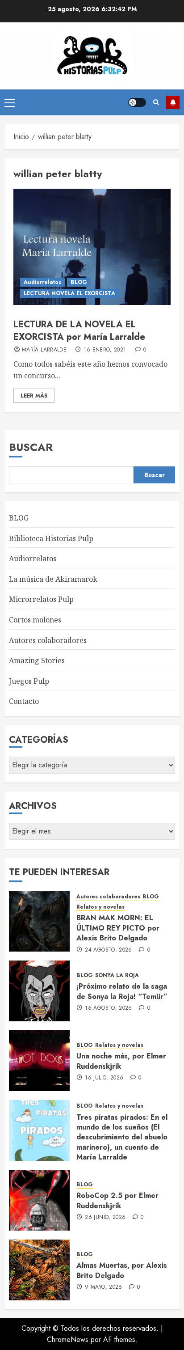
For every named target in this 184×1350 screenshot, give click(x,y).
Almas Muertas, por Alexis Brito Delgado (121, 1270)
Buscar (31, 447)
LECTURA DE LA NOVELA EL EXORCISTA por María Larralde (79, 330)
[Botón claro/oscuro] (137, 102)
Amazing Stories (37, 660)
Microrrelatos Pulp (41, 599)
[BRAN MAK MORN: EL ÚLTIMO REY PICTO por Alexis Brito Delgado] (39, 921)
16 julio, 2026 (104, 1078)
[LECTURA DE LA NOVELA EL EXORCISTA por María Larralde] (92, 247)
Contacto (24, 701)
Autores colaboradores (48, 640)
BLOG (79, 282)
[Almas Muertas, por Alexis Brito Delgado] (39, 1270)
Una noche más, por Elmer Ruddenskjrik (121, 1061)
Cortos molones (35, 620)
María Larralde (44, 350)
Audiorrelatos (42, 282)
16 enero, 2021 (105, 350)
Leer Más (34, 396)
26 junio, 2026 (105, 1217)
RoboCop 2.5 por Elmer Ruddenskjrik (117, 1200)
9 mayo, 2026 (103, 1287)
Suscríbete (173, 102)
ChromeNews (67, 1339)
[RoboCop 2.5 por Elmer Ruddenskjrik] (39, 1200)
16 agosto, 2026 (108, 1008)
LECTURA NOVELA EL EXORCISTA (69, 293)
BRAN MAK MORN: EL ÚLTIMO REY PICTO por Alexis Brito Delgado (117, 928)
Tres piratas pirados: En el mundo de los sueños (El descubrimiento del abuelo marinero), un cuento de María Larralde (121, 1137)
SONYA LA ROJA (117, 975)
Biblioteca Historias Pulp (51, 538)
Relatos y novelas (100, 907)
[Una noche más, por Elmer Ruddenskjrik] (39, 1060)
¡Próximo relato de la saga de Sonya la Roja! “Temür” (121, 991)
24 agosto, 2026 (108, 950)
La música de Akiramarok (53, 579)
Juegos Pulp (29, 681)
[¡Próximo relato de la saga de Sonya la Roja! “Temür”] (39, 991)
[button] (9, 102)
